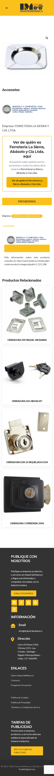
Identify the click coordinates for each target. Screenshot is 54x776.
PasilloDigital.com (27, 769)
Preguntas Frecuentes (21, 685)
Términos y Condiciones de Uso (25, 707)
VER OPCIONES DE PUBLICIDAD (23, 751)
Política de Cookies (20, 697)
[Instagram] (14, 609)
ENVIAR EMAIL (27, 201)
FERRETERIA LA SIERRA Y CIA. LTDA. (27, 216)
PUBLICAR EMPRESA (23, 593)
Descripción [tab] (8, 226)
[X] (28, 603)
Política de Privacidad (20, 702)
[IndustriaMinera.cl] (31, 7)
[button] (47, 38)
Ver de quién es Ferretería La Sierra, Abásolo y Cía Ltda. (27, 182)
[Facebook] (21, 603)
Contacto (15, 680)
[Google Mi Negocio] (35, 603)
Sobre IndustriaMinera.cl (22, 675)
